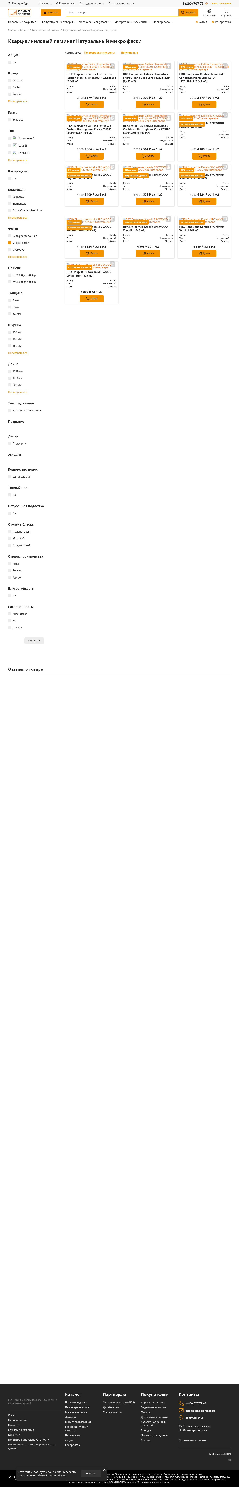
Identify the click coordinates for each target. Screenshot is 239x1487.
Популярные (129, 52)
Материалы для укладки (94, 22)
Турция (17, 577)
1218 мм (18, 371)
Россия (17, 570)
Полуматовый (21, 531)
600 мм (17, 385)
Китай (16, 563)
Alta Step (18, 80)
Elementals (19, 203)
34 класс (18, 119)
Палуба (17, 627)
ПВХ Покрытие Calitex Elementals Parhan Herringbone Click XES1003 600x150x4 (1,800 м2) (89, 129)
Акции (203, 22)
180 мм (17, 339)
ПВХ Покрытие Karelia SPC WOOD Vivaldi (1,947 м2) (145, 228)
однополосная (22, 476)
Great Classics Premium (27, 210)
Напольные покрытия (22, 22)
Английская (20, 614)
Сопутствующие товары (57, 22)
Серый (22, 145)
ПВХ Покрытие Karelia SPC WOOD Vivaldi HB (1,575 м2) (89, 273)
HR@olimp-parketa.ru (193, 1430)
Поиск (190, 12)
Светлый (23, 153)
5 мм (16, 307)
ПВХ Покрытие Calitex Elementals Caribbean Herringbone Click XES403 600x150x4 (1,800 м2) (146, 129)
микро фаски (21, 243)
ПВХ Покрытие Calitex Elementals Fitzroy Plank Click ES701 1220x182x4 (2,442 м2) (146, 77)
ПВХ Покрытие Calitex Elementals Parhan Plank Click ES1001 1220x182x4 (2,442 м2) (91, 77)
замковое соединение (27, 410)
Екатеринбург (194, 1417)
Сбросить (34, 640)
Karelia (17, 94)
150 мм (17, 332)
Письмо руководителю (154, 1435)
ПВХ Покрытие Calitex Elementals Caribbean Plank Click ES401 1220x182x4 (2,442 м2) (201, 77)
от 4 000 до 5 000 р (24, 282)
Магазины (44, 3)
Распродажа (223, 22)
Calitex (17, 87)
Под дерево (20, 443)
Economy (18, 197)
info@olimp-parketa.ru (200, 1411)
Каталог (53, 12)
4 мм (16, 300)
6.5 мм (17, 314)
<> (14, 620)
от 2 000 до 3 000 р (24, 275)
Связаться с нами (221, 3)
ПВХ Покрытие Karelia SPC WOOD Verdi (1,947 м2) (201, 228)
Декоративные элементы (131, 22)
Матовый (19, 538)
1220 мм (18, 378)
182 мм (17, 346)
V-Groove (18, 249)
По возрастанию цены (99, 52)
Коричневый (26, 138)
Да (14, 62)
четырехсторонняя (25, 236)
